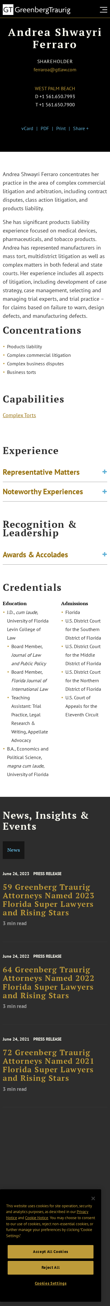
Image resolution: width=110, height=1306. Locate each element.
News (13, 850)
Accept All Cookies (50, 1251)
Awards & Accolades (35, 554)
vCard (27, 128)
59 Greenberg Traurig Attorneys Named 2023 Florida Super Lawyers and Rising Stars (48, 900)
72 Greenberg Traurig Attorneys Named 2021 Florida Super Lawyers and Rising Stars (48, 1065)
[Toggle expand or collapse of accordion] (104, 472)
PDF (45, 128)
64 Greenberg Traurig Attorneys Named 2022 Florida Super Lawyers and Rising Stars (48, 982)
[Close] (93, 1198)
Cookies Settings (51, 1283)
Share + (81, 128)
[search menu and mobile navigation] (104, 9)
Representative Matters (41, 472)
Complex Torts (19, 415)
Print (61, 128)
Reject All (51, 1267)
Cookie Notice (36, 1217)
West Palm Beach (55, 88)
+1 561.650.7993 (57, 96)
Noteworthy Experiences (43, 491)
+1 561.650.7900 (57, 104)
